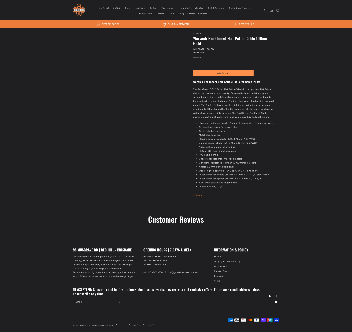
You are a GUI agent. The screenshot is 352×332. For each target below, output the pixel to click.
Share (199, 195)
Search (217, 256)
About (217, 281)
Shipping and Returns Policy (227, 261)
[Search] (266, 10)
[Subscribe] (119, 302)
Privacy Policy (220, 266)
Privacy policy (134, 325)
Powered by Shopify (105, 325)
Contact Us (219, 276)
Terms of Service (222, 271)
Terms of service (149, 325)
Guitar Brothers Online (88, 325)
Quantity (197, 58)
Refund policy (121, 325)
